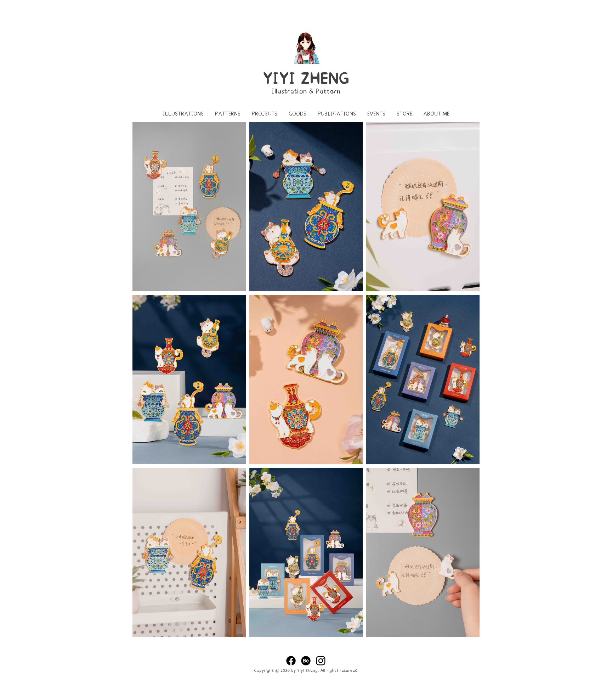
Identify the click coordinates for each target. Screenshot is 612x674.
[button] (183, 114)
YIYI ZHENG (306, 78)
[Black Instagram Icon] (320, 661)
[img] (189, 206)
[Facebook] (291, 661)
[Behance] (306, 661)
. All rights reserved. (338, 670)
